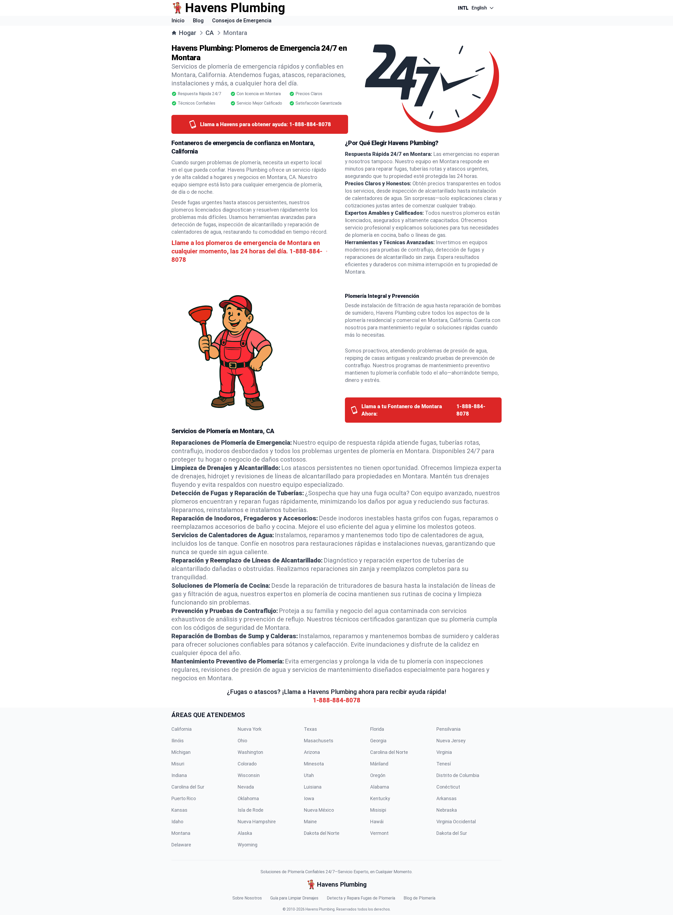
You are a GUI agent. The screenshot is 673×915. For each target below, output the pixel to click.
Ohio (242, 740)
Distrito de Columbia (457, 775)
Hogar (187, 33)
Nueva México (319, 810)
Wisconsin (249, 775)
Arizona (312, 752)
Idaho (177, 821)
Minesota (314, 763)
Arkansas (446, 798)
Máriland (379, 763)
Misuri (177, 763)
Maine (310, 821)
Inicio (178, 20)
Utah (309, 775)
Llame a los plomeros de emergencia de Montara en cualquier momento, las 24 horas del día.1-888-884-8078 (246, 251)
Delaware (181, 844)
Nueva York (250, 729)
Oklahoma (248, 798)
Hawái (377, 821)
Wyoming (247, 844)
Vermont (379, 833)
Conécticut (448, 787)
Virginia (444, 752)
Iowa (309, 798)
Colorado (247, 763)
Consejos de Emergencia (242, 20)
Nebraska (446, 810)
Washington (250, 752)
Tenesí (443, 763)
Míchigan (181, 752)
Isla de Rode (250, 810)
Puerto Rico (183, 798)
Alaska (245, 833)
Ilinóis (177, 740)
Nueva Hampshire (257, 821)
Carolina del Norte (389, 752)
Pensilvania (448, 729)
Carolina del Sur (187, 787)
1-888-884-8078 (336, 700)
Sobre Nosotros (247, 898)
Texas (310, 729)
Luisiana (313, 787)
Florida (377, 729)
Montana (180, 833)
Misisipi (378, 810)
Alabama (379, 787)
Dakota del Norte (321, 833)
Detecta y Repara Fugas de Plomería (361, 898)
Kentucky (380, 798)
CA (210, 33)
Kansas (179, 810)
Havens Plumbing (320, 909)
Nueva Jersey (451, 740)
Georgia (378, 740)
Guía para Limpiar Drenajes (294, 898)
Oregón (377, 775)
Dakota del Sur (451, 833)
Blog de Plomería (419, 898)
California (181, 729)
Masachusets (318, 740)
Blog (198, 20)
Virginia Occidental (456, 821)
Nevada (246, 787)
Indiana (179, 775)
